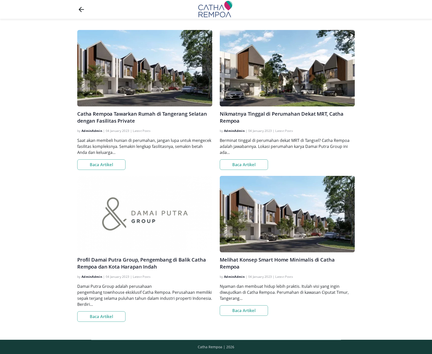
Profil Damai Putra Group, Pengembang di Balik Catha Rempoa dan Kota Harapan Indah (141, 263)
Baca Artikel (101, 164)
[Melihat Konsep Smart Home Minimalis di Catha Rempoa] (287, 214)
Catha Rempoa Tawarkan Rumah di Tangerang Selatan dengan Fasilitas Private (142, 117)
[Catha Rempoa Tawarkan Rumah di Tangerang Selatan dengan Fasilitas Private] (144, 68)
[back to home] (81, 9)
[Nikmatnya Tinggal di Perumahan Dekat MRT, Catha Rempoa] (287, 68)
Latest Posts (141, 131)
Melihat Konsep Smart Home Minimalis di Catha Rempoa (277, 263)
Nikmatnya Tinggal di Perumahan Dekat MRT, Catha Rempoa (282, 117)
